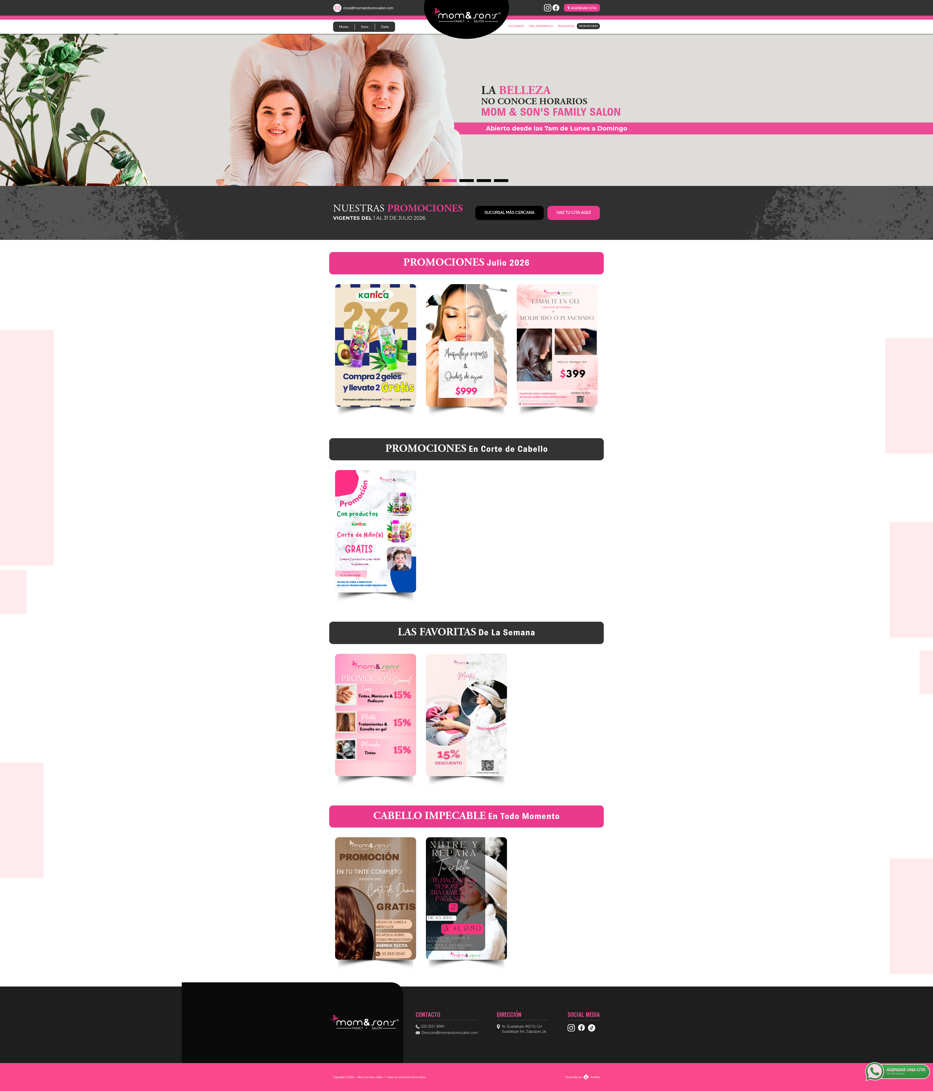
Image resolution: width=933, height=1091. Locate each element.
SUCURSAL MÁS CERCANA (509, 213)
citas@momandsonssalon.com (368, 7)
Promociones (588, 25)
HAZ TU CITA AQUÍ (574, 213)
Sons (365, 26)
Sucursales (516, 25)
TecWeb (595, 1077)
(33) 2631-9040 (432, 1026)
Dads (385, 26)
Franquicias (566, 25)
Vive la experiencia (541, 25)
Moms (343, 26)
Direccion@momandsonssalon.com (450, 1032)
